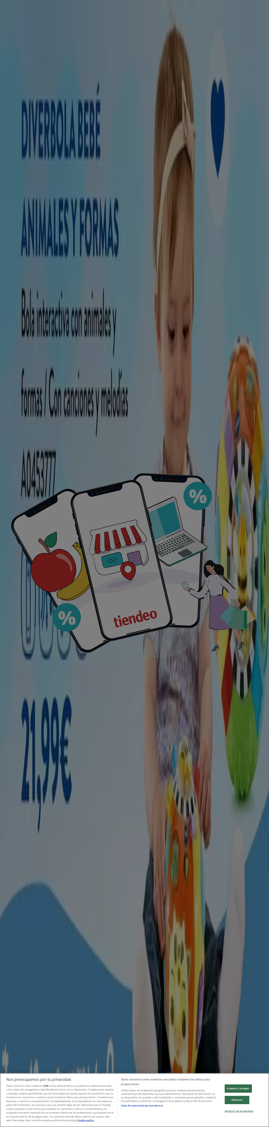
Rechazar (237, 1100)
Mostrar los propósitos (239, 1111)
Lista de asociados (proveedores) (142, 1105)
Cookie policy (85, 1120)
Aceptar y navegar (238, 1088)
